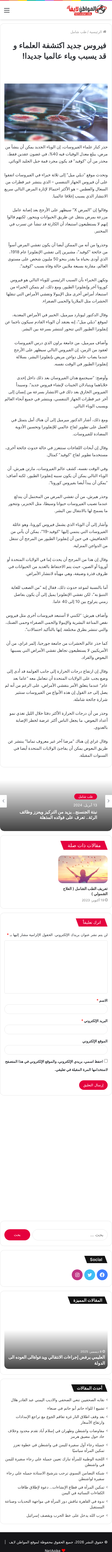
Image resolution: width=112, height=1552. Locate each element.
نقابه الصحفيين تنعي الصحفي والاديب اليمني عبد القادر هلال (57, 1400)
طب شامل (78, 32)
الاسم (102, 1000)
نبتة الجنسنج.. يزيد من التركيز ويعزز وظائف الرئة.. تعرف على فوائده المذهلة (58, 814)
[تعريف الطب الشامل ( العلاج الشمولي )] (83, 869)
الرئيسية (96, 32)
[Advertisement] (56, 1155)
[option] (56, 801)
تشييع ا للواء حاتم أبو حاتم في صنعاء (75, 1408)
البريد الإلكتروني (94, 1020)
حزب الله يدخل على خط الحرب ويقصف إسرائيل (65, 1515)
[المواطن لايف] (86, 10)
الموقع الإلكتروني (95, 1041)
